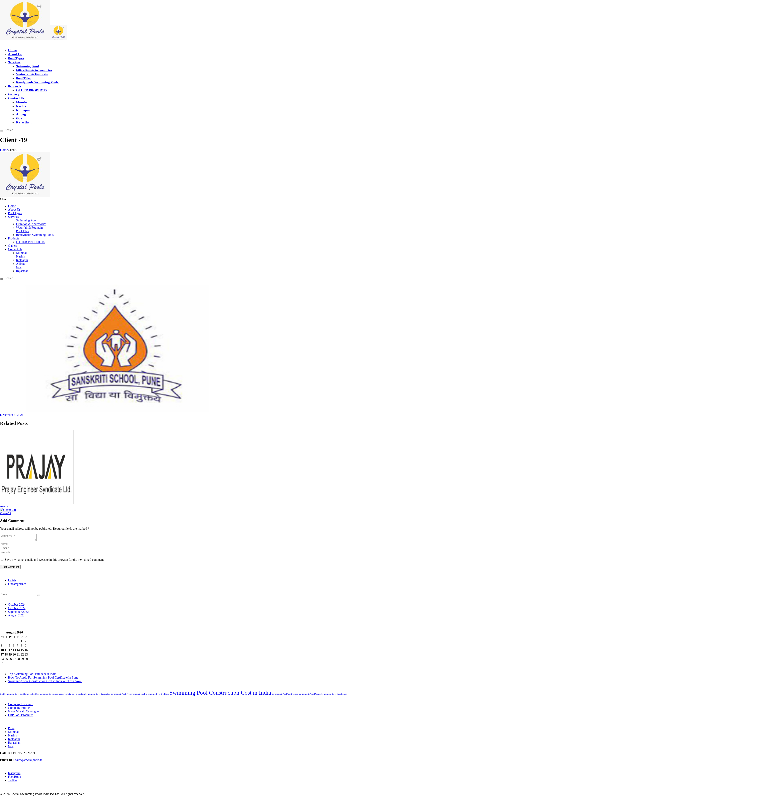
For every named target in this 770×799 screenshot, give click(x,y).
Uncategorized (17, 584)
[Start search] (1, 279)
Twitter (12, 780)
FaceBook (14, 776)
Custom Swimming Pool (89, 694)
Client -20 (5, 513)
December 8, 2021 (11, 414)
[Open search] (1, 130)
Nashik (12, 735)
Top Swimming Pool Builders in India (32, 674)
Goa (10, 746)
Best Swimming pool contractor (50, 694)
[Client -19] (117, 411)
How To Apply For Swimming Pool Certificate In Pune (43, 677)
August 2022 (16, 615)
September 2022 (18, 611)
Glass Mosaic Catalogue (23, 711)
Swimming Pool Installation (334, 694)
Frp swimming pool (136, 694)
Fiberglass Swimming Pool (113, 694)
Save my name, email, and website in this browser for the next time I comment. (54, 559)
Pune (11, 728)
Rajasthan (14, 742)
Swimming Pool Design (310, 694)
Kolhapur (14, 739)
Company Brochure (20, 704)
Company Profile (19, 707)
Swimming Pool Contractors (285, 694)
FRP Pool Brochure (20, 715)
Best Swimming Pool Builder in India (17, 694)
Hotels (12, 580)
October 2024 (16, 604)
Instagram (14, 773)
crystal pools (71, 694)
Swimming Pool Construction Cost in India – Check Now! (45, 681)
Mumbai (13, 731)
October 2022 (16, 608)
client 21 (5, 506)
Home (4, 150)
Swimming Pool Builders (157, 694)
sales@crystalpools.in (29, 760)
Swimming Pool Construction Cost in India (220, 692)
